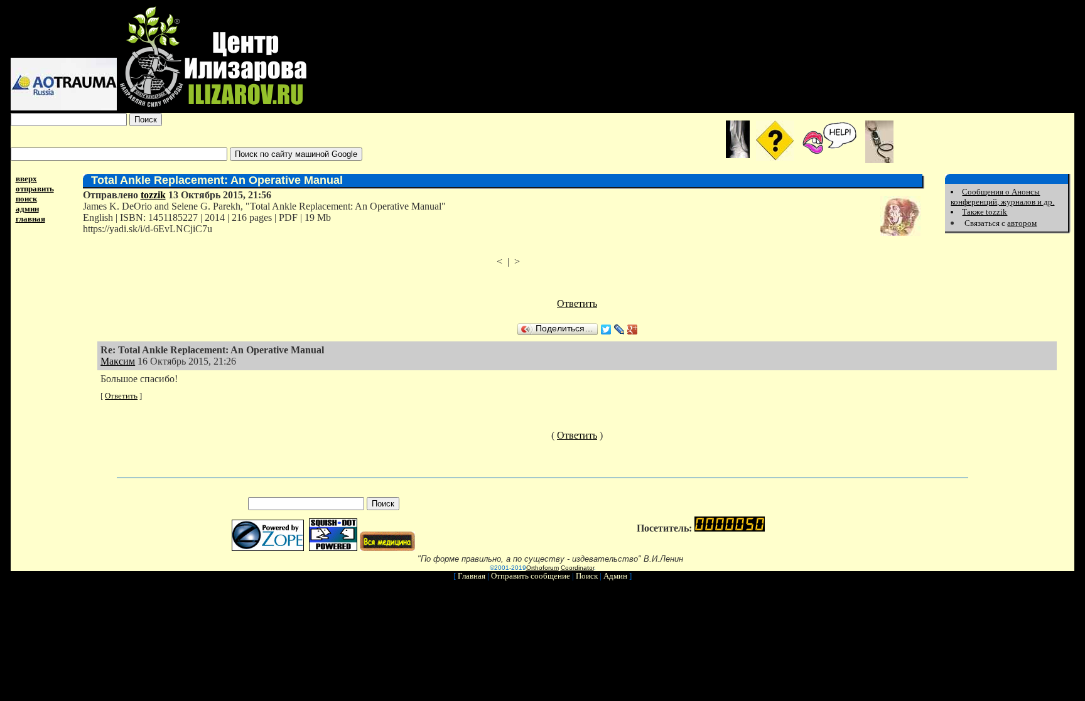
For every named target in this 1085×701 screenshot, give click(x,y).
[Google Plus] (632, 329)
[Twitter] (606, 329)
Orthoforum (542, 567)
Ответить (577, 303)
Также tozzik (984, 212)
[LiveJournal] (619, 329)
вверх (26, 178)
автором (1022, 223)
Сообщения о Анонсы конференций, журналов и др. (1002, 196)
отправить (35, 188)
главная (30, 218)
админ (27, 208)
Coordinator (577, 567)
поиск (26, 198)
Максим (117, 361)
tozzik (153, 195)
